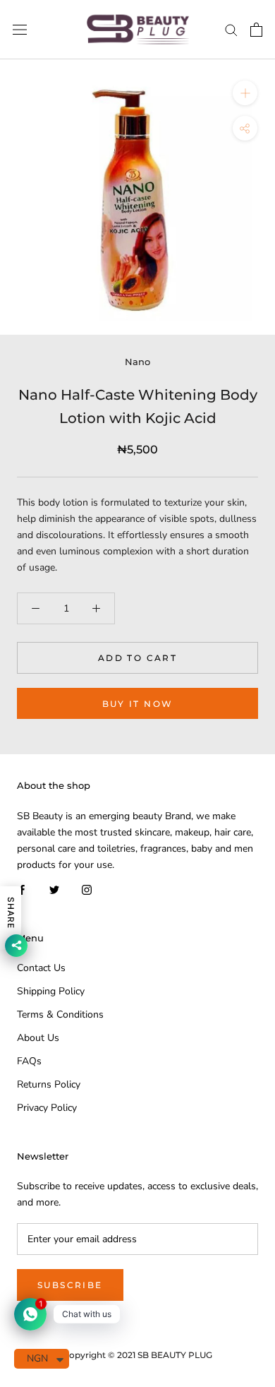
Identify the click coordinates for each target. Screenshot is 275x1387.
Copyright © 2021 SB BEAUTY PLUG (137, 1355)
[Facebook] (22, 889)
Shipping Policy (51, 991)
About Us (38, 1037)
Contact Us (41, 968)
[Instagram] (87, 889)
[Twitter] (54, 889)
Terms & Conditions (60, 1014)
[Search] (231, 29)
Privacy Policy (47, 1107)
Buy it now (137, 703)
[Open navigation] (20, 30)
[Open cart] (256, 30)
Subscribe (70, 1285)
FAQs (29, 1061)
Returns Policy (48, 1084)
